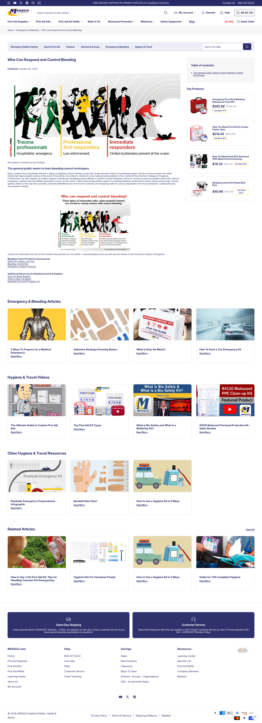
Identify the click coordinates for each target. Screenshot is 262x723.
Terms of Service (121, 715)
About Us (13, 681)
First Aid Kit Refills (69, 21)
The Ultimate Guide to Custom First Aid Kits (34, 427)
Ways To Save (129, 671)
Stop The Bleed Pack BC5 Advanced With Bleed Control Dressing (230, 157)
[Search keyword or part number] (165, 12)
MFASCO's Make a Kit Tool (21, 261)
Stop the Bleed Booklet (19, 276)
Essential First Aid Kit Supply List (24, 281)
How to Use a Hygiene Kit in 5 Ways (157, 501)
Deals (124, 655)
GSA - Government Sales (135, 681)
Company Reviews (187, 671)
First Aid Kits (43, 21)
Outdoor (70, 46)
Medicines (147, 21)
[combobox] (102, 12)
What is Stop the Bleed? (19, 279)
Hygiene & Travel (143, 46)
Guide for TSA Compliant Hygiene (219, 577)
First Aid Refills (16, 671)
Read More (16, 356)
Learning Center (17, 676)
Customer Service (74, 671)
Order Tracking (72, 676)
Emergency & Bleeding (27, 30)
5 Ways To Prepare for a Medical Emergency (31, 351)
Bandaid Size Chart (85, 501)
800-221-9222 (246, 2)
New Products (129, 660)
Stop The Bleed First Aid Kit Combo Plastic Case (230, 128)
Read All (250, 529)
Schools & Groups (90, 46)
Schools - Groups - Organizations (139, 676)
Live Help (69, 660)
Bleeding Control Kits (18, 264)
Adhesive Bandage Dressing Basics (95, 349)
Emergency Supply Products (22, 266)
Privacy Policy (99, 715)
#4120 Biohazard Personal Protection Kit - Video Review (224, 427)
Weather (166, 715)
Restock (181, 676)
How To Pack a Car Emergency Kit (220, 349)
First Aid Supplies (18, 21)
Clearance (126, 666)
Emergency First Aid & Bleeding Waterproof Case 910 (228, 100)
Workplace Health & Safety (24, 46)
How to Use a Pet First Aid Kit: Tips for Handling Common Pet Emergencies (34, 579)
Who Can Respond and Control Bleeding (62, 30)
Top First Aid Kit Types (87, 425)
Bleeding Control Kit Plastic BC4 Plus (228, 183)
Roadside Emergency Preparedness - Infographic (34, 503)
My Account (14, 686)
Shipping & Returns (146, 715)
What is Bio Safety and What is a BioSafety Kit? (156, 427)
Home (10, 30)
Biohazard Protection (120, 21)
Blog (192, 21)
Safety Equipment (170, 21)
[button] (19, 21)
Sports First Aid (52, 46)
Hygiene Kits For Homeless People (95, 577)
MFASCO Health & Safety (32, 713)
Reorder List (184, 660)
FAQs (67, 666)
